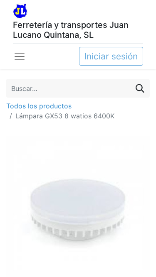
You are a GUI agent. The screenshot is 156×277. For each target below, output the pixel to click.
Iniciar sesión (111, 56)
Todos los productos (39, 106)
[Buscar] (140, 88)
